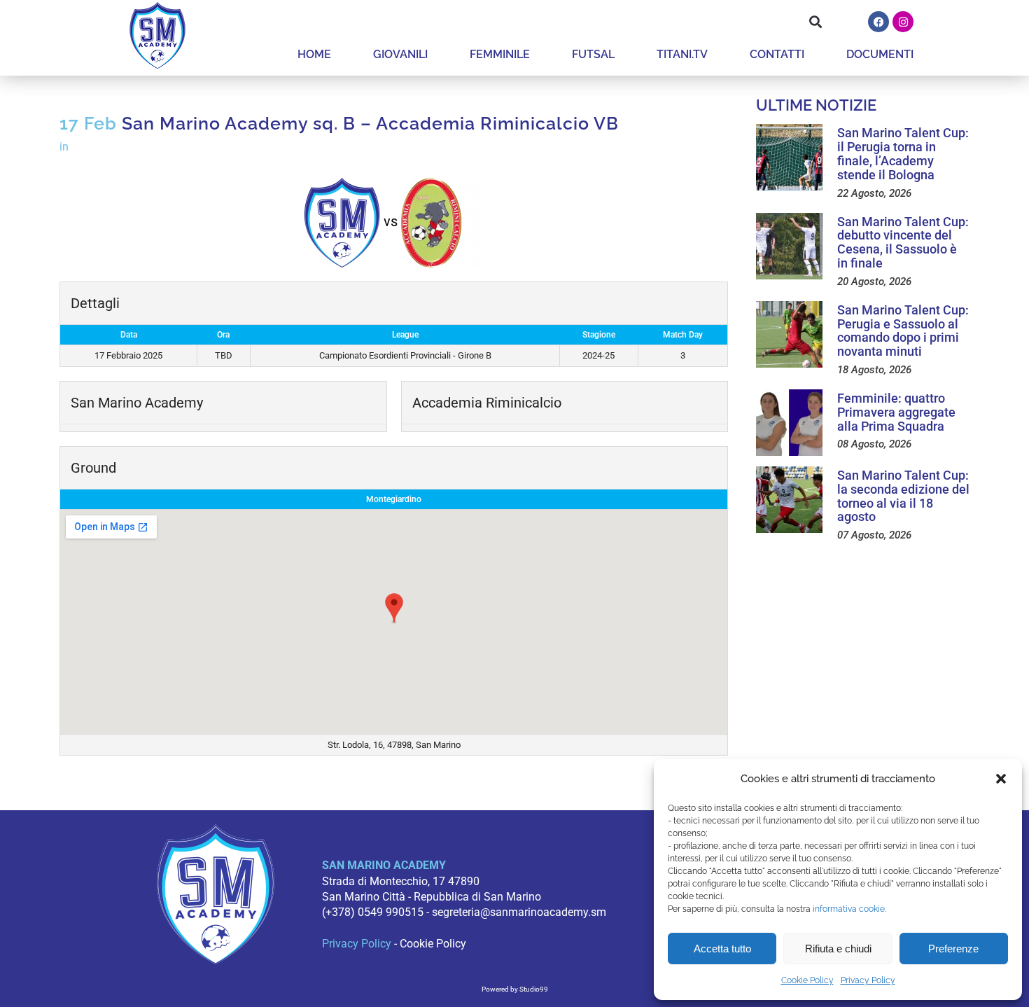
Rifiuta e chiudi (838, 948)
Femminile (500, 54)
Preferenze (953, 948)
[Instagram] (902, 21)
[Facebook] (878, 21)
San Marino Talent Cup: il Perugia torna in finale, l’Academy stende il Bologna (903, 153)
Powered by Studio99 (515, 989)
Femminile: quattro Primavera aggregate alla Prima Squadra (896, 412)
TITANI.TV (682, 54)
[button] (1001, 779)
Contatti (777, 54)
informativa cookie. (849, 909)
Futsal (593, 54)
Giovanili (400, 54)
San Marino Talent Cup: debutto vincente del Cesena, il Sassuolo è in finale (903, 242)
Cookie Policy (807, 980)
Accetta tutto (722, 948)
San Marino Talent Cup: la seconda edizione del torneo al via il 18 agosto (903, 496)
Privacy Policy (868, 980)
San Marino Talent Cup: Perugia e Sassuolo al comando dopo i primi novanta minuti (903, 331)
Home (314, 54)
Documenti (879, 54)
